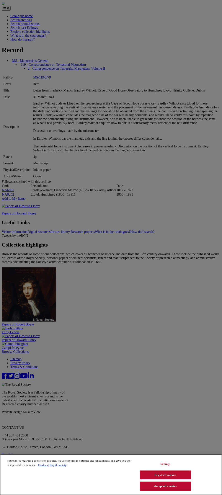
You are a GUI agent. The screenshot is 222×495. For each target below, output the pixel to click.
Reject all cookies (165, 475)
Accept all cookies (165, 486)
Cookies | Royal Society (52, 465)
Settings (165, 464)
